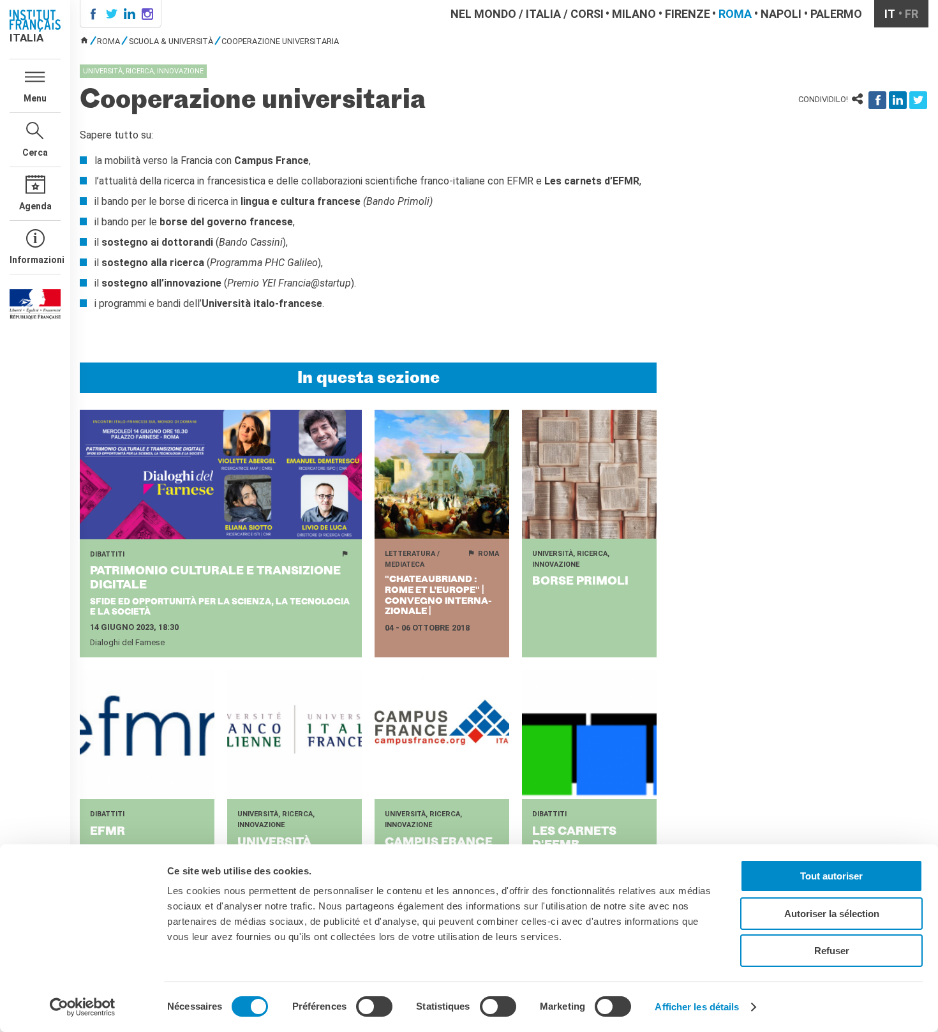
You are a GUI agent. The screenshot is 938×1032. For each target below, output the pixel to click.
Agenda (35, 206)
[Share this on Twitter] (918, 100)
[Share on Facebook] (877, 100)
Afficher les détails (697, 1006)
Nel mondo (483, 13)
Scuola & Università (171, 41)
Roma (735, 13)
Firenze (687, 13)
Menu (35, 98)
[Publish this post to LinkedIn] (898, 100)
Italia (543, 13)
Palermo (836, 13)
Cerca (35, 152)
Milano (634, 13)
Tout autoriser (831, 876)
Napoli (781, 13)
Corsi (587, 13)
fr (911, 13)
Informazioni (35, 260)
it (889, 13)
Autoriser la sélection (831, 913)
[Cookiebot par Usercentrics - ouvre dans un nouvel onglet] (82, 1007)
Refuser (831, 950)
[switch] (374, 1006)
